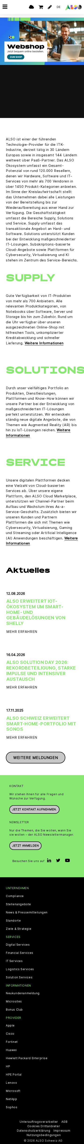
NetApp (11, 1099)
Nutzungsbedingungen (44, 1135)
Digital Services (18, 944)
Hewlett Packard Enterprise (27, 1058)
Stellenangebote (18, 904)
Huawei (11, 1050)
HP (8, 1066)
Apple (10, 1025)
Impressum (61, 1130)
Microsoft (13, 1091)
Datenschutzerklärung (33, 1130)
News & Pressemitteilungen (27, 912)
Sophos (12, 1107)
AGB (64, 1121)
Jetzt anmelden (25, 845)
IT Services (14, 961)
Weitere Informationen (44, 343)
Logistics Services (20, 969)
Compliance (15, 896)
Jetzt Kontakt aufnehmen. (34, 809)
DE (59, 7)
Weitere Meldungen (35, 757)
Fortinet (12, 1042)
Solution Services (19, 977)
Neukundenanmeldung (23, 993)
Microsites (14, 1001)
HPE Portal (14, 1074)
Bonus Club (14, 1009)
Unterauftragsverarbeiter (39, 1121)
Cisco (10, 1033)
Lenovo (11, 1082)
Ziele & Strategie (18, 928)
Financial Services (19, 953)
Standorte (13, 920)
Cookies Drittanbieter (43, 1126)
